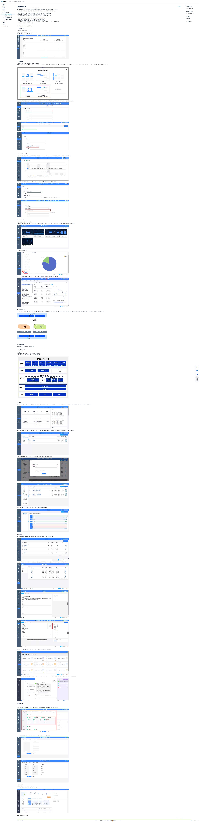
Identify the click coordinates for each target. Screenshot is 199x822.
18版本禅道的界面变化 (8, 17)
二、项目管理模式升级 (189, 8)
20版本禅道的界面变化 (8, 19)
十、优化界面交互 (188, 21)
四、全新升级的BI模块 (189, 11)
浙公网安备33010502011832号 (117, 820)
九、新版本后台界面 (189, 19)
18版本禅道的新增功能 (8, 14)
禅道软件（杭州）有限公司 (102, 820)
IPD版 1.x (10, 1)
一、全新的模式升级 (189, 6)
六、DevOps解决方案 (189, 14)
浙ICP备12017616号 (109, 820)
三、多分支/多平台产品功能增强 (191, 9)
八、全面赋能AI (188, 18)
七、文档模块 (188, 16)
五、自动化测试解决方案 (189, 13)
